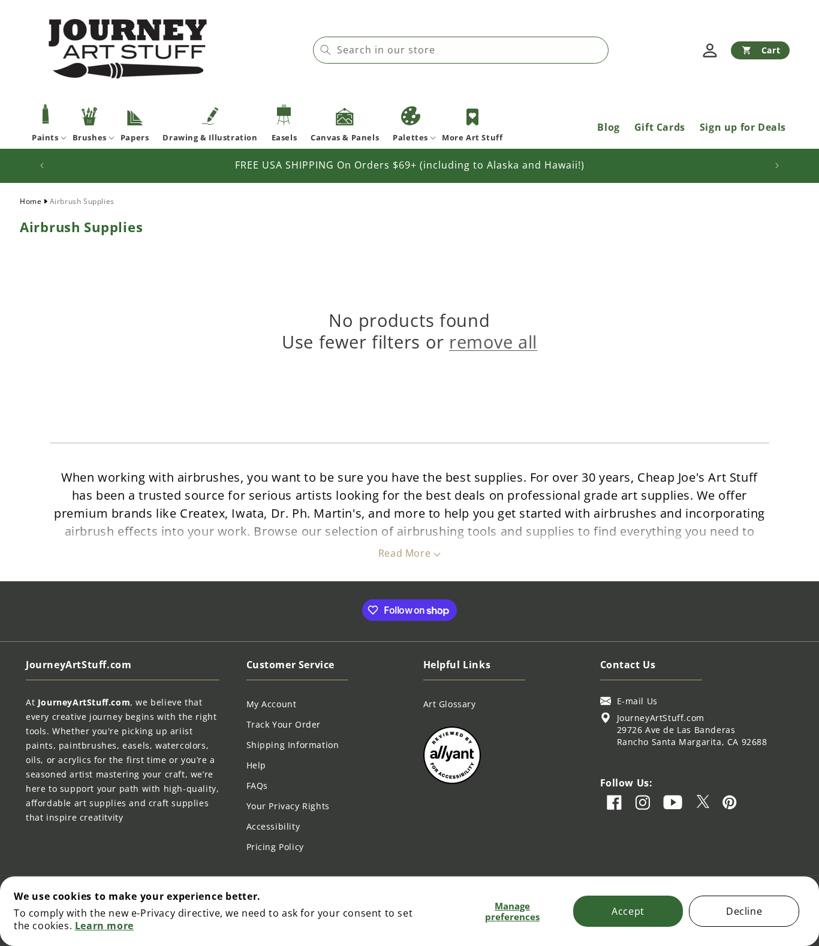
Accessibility (273, 826)
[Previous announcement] (42, 165)
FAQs (257, 785)
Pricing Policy (275, 846)
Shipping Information (292, 744)
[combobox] (461, 50)
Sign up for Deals (743, 127)
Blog (608, 127)
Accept (628, 911)
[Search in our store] (325, 50)
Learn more (104, 925)
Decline (744, 911)
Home (30, 201)
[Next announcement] (777, 165)
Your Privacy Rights (288, 806)
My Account (271, 704)
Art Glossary (449, 704)
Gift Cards (659, 127)
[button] (760, 50)
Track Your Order (283, 724)
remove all (493, 342)
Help (256, 765)
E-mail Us (637, 701)
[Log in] (710, 50)
